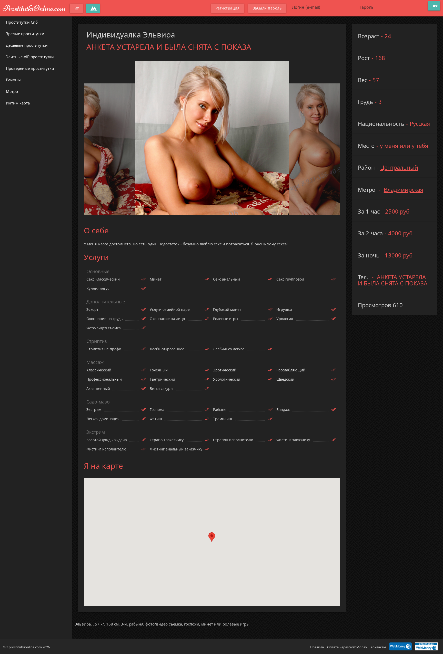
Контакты (378, 647)
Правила (317, 647)
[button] (211, 537)
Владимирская (403, 189)
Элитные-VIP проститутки (30, 56)
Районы (13, 79)
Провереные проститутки (30, 68)
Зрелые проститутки (25, 33)
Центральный (399, 167)
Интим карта (18, 102)
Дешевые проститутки (27, 45)
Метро (12, 91)
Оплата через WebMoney (347, 647)
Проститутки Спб (22, 22)
